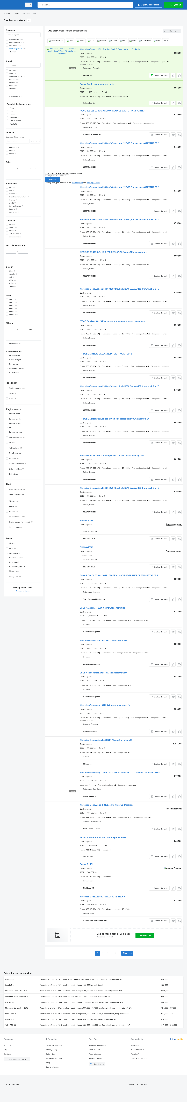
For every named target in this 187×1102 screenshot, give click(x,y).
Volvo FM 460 (10, 1025)
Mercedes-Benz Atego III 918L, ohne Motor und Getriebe (106, 805)
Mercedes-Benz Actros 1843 (16, 1008)
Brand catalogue (52, 1067)
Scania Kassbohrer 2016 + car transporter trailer (103, 837)
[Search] (40, 4)
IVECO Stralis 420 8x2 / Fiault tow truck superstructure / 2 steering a (112, 321)
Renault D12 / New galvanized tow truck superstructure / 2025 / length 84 (114, 419)
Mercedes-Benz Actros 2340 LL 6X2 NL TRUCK (102, 897)
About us (7, 1045)
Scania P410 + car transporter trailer (97, 84)
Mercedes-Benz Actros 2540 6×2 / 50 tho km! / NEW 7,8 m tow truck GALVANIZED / (119, 143)
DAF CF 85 (9, 1002)
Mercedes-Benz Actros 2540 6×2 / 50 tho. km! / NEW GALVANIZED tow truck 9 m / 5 (119, 289)
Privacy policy (51, 1050)
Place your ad (145, 935)
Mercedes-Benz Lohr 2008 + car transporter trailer (104, 640)
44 (116, 953)
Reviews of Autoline (54, 1058)
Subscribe (52, 179)
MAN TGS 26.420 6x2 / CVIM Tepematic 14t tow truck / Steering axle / (112, 455)
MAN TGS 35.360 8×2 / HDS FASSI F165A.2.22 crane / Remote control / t (114, 252)
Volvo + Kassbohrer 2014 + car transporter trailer (103, 673)
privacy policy (77, 183)
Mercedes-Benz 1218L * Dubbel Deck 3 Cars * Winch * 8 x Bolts (110, 49)
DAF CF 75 (9, 1019)
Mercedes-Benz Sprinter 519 (16, 996)
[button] (173, 75)
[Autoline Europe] (13, 5)
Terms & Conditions (54, 1045)
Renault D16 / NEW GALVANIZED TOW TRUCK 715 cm (106, 354)
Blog (48, 1063)
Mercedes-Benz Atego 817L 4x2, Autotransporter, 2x (105, 705)
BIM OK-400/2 (86, 520)
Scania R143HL (87, 864)
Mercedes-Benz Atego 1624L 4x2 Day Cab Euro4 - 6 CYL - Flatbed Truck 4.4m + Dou (120, 772)
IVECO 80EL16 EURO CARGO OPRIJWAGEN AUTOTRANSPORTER (112, 111)
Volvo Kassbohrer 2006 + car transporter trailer (102, 608)
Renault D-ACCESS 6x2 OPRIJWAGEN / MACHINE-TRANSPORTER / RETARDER (119, 575)
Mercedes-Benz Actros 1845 (16, 991)
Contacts (7, 1054)
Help (6, 1050)
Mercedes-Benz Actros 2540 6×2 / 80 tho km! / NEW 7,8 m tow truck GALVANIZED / (119, 187)
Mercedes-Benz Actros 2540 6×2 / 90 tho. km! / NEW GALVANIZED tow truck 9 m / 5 (119, 386)
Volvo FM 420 (10, 1014)
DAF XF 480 (10, 979)
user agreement (93, 183)
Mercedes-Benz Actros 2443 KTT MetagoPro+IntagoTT (106, 740)
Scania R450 (10, 985)
